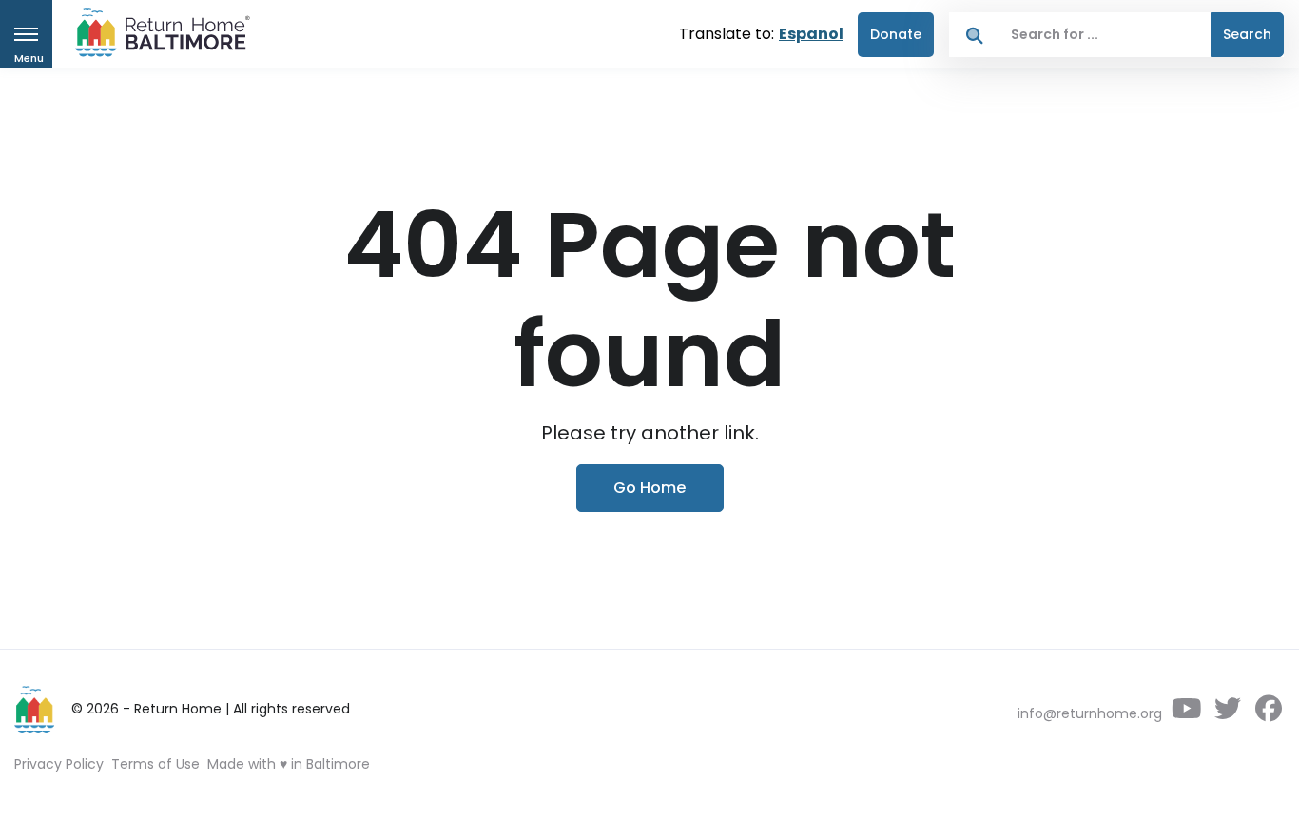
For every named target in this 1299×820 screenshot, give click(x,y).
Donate (895, 34)
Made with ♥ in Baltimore (288, 763)
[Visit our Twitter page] (1227, 713)
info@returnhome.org (1090, 713)
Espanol (811, 34)
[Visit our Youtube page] (1186, 713)
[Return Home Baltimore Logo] (35, 709)
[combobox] (1105, 34)
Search (1247, 34)
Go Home (649, 487)
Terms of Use (155, 763)
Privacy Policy (59, 763)
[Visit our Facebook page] (1268, 713)
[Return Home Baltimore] (155, 37)
